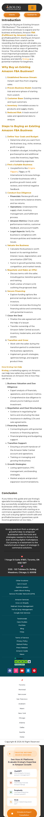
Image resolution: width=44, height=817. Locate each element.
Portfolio (22, 625)
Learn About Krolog (22, 590)
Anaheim (22, 704)
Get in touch (22, 584)
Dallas (22, 727)
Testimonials (22, 619)
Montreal (22, 689)
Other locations (22, 580)
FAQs (22, 632)
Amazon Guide (22, 651)
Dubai (22, 737)
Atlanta (22, 723)
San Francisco (22, 699)
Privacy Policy (22, 641)
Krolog (25, 59)
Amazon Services (22, 600)
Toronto (22, 685)
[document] (22, 781)
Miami (22, 708)
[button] (22, 746)
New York (22, 713)
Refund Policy (22, 644)
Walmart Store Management (22, 606)
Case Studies (22, 622)
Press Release (22, 648)
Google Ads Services (22, 613)
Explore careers (22, 587)
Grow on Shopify (22, 603)
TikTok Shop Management (22, 609)
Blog (22, 628)
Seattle (22, 732)
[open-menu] (32, 8)
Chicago (22, 718)
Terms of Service (22, 638)
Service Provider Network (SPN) (22, 594)
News (22, 654)
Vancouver (22, 694)
